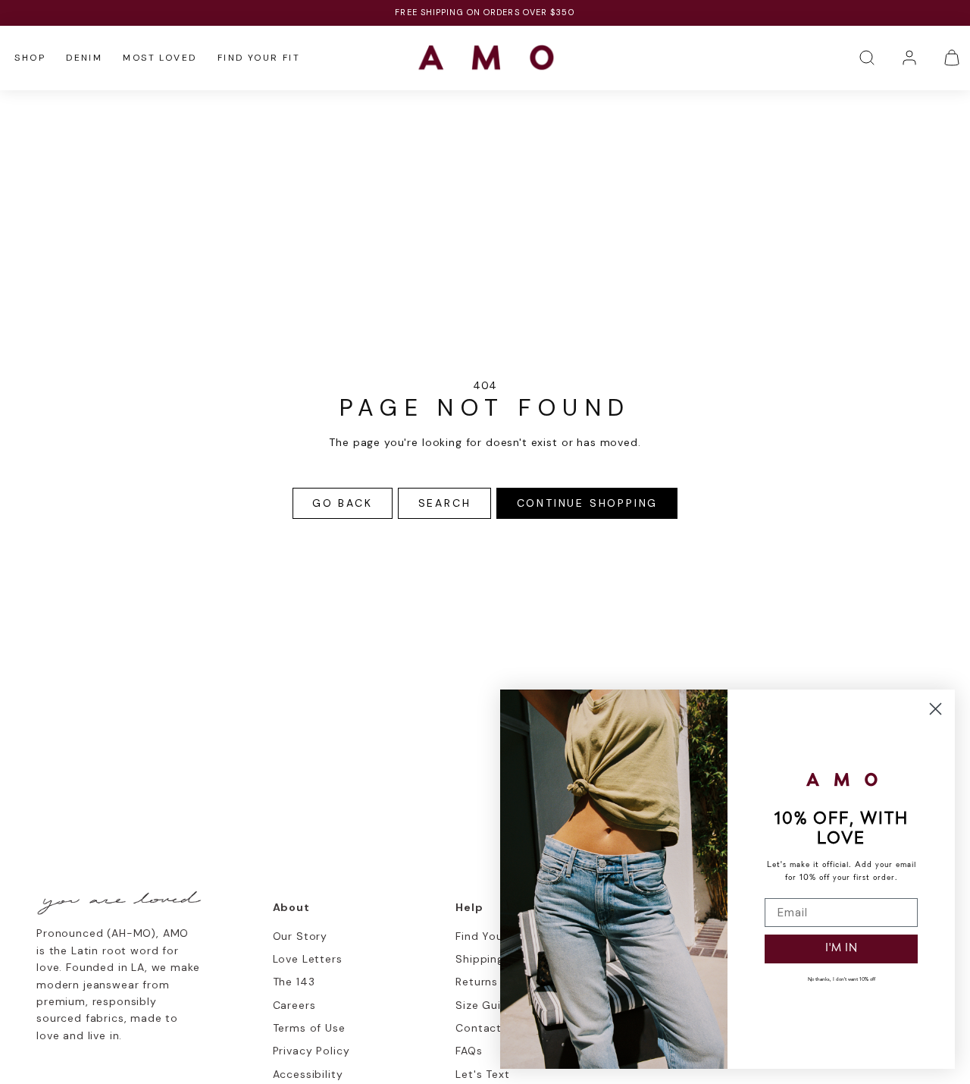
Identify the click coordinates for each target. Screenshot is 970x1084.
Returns (476, 981)
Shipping (479, 959)
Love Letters (308, 959)
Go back (342, 503)
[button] (867, 57)
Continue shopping (588, 503)
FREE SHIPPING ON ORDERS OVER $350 (484, 12)
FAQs (468, 1050)
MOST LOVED (159, 58)
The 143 (294, 981)
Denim (84, 58)
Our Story (300, 936)
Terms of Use (309, 1028)
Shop (29, 58)
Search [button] (444, 503)
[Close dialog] (935, 709)
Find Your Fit (258, 58)
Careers (294, 1005)
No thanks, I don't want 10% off (841, 979)
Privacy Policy (311, 1050)
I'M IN (841, 948)
